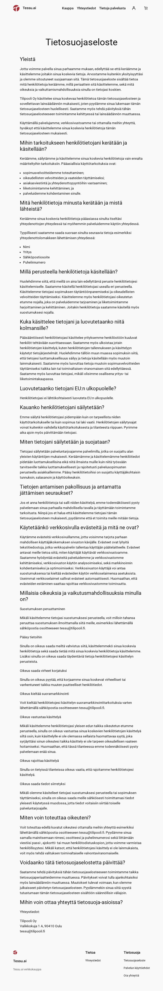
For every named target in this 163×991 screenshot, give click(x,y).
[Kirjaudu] (133, 8)
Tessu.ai (29, 8)
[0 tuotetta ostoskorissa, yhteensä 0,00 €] (146, 8)
